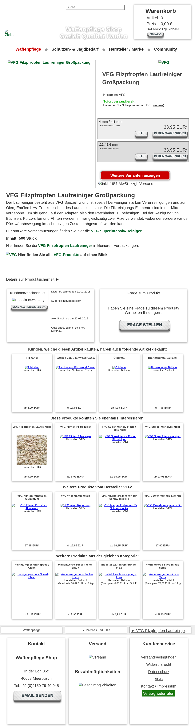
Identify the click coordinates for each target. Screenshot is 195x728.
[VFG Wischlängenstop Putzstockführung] (75, 505)
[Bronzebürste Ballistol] (162, 367)
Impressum (166, 686)
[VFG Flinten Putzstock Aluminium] (32, 508)
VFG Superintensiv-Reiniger (116, 231)
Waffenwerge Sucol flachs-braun (75, 566)
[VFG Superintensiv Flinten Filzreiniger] (119, 439)
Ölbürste (119, 357)
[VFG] (11, 255)
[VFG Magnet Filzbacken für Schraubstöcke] (119, 508)
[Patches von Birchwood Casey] (75, 367)
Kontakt (147, 686)
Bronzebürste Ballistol (162, 357)
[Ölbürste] (119, 367)
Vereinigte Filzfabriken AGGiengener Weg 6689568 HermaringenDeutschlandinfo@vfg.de (50, 279)
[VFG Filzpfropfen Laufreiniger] (32, 464)
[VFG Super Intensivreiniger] (163, 436)
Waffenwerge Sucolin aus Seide (162, 566)
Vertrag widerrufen (158, 693)
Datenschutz (158, 672)
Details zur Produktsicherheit (30, 279)
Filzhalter (32, 357)
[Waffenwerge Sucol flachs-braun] (75, 577)
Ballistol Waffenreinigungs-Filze (119, 566)
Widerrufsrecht (158, 664)
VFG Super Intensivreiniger (162, 426)
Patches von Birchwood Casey (75, 357)
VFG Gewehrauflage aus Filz (162, 495)
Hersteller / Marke (126, 49)
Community (165, 49)
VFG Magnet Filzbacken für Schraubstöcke (119, 497)
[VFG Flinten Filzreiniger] (75, 436)
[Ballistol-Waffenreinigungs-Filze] (119, 577)
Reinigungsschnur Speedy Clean (31, 566)
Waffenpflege (28, 49)
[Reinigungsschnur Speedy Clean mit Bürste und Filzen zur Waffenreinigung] (32, 577)
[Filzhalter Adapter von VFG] (32, 367)
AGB (159, 679)
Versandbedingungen (159, 657)
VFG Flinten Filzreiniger (75, 426)
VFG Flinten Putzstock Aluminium (31, 497)
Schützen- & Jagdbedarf (74, 49)
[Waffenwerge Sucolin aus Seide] (163, 577)
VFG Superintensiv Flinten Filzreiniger (119, 428)
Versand (174, 29)
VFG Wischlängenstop (75, 495)
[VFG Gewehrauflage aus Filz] (163, 505)
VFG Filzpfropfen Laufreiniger (65, 245)
